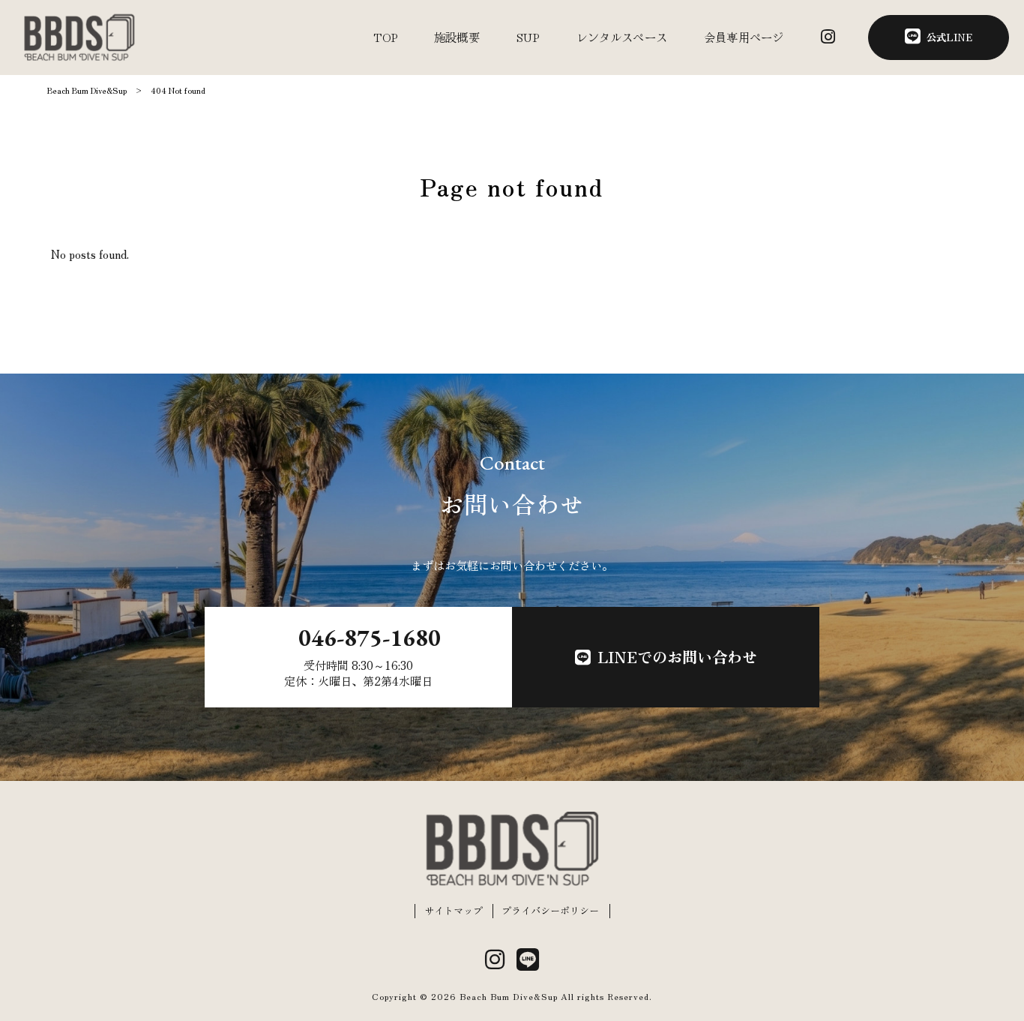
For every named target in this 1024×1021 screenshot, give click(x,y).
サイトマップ (453, 910)
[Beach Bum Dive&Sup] (79, 37)
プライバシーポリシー (550, 910)
